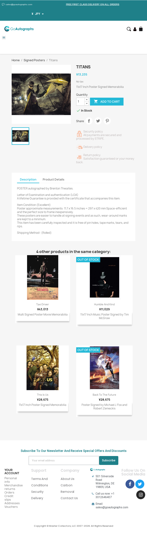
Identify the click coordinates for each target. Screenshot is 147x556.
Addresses (12, 503)
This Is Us (42, 394)
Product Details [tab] (53, 179)
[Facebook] (129, 484)
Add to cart (107, 101)
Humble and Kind (104, 304)
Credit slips (8, 498)
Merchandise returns (13, 487)
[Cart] (141, 29)
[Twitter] (139, 484)
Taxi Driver (42, 304)
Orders (9, 492)
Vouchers (11, 507)
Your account (11, 471)
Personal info (10, 480)
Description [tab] (28, 179)
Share (89, 120)
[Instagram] (140, 494)
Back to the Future (104, 394)
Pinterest (107, 120)
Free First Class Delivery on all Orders (92, 4)
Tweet (98, 120)
